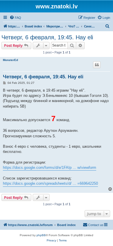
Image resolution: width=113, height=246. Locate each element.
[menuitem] (15, 17)
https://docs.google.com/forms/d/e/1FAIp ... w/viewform (49, 167)
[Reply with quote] (97, 64)
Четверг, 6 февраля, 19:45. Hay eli (47, 37)
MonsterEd (10, 60)
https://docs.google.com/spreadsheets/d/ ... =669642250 (50, 183)
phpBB (41, 235)
